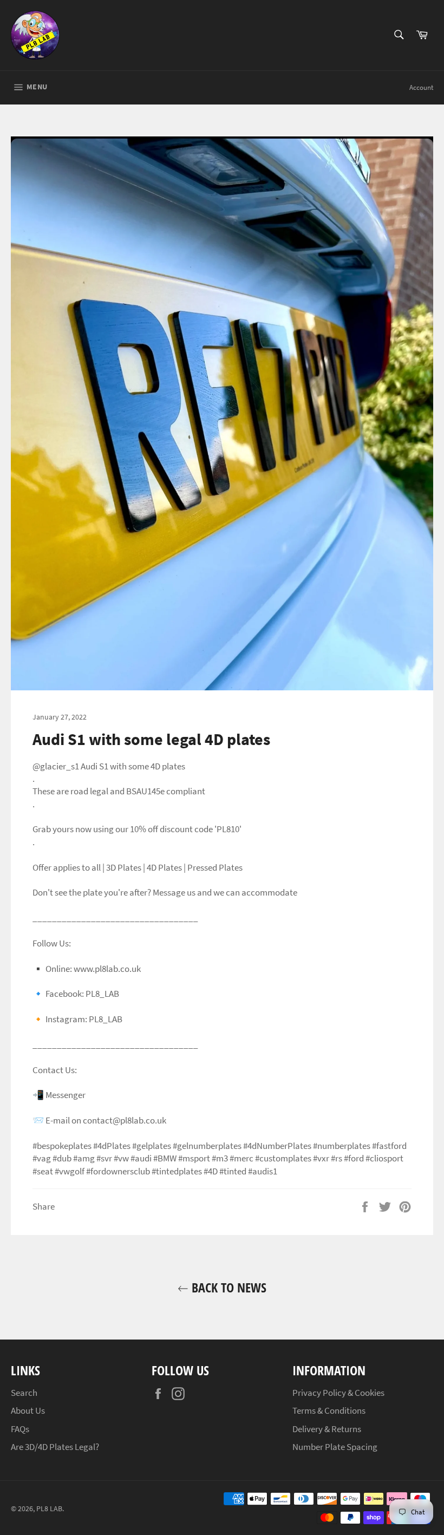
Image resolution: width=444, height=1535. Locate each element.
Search (24, 1393)
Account (421, 87)
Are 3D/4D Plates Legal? (55, 1447)
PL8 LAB (49, 1508)
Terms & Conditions (328, 1410)
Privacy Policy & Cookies (338, 1393)
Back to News (227, 1287)
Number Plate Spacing (334, 1447)
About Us (28, 1410)
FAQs (20, 1429)
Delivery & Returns (326, 1429)
